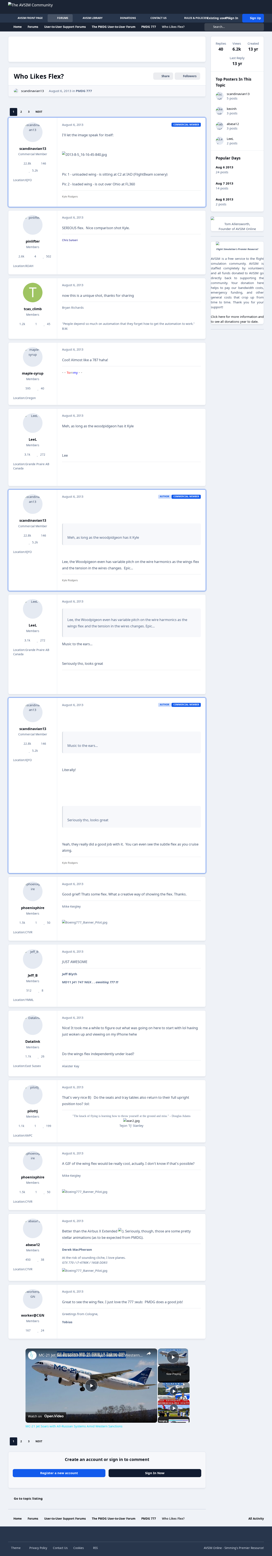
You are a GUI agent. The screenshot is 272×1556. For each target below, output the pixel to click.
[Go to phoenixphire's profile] (32, 891)
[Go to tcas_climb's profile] (32, 292)
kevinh (232, 109)
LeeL (33, 439)
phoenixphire (32, 907)
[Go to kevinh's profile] (220, 111)
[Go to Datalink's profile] (32, 1025)
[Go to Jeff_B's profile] (32, 959)
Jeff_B (33, 975)
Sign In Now (154, 1473)
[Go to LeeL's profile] (32, 423)
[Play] (174, 1391)
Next (38, 112)
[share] (148, 1353)
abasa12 (33, 1244)
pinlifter (33, 241)
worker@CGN (32, 1315)
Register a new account (59, 1473)
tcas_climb (33, 308)
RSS (95, 1548)
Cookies (78, 1548)
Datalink (32, 1041)
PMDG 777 (84, 91)
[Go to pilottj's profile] (32, 1094)
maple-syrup (32, 373)
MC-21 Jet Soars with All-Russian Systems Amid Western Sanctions (91, 1355)
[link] (32, 1355)
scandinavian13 (32, 91)
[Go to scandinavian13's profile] (16, 91)
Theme (16, 1548)
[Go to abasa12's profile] (32, 1228)
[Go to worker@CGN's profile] (32, 1299)
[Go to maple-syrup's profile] (32, 357)
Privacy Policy (38, 1548)
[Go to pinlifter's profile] (32, 225)
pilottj (32, 1110)
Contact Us (60, 1548)
